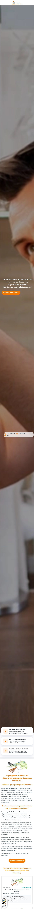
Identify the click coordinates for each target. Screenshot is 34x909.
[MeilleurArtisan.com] (17, 3)
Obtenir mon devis (10, 293)
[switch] (4, 906)
